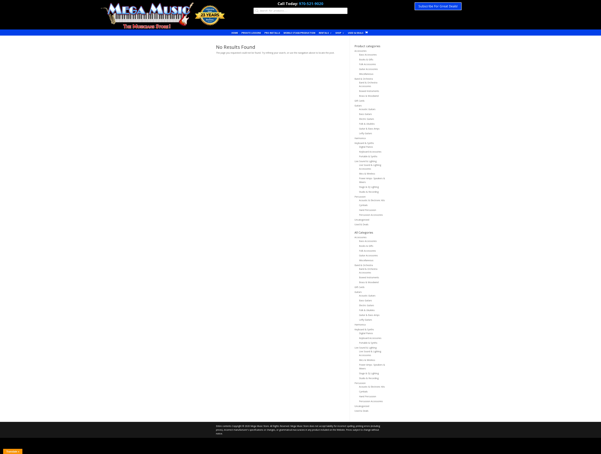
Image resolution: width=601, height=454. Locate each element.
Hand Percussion (367, 210)
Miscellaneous (366, 73)
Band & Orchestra (363, 78)
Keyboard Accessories (370, 151)
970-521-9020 (311, 3)
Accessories (360, 50)
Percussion (360, 196)
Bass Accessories (368, 54)
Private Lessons (251, 33)
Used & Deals (355, 33)
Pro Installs (272, 33)
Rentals (324, 33)
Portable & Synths (368, 156)
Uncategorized (361, 219)
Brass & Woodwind (369, 95)
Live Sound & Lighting (365, 161)
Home (234, 33)
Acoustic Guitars (367, 109)
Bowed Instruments (369, 91)
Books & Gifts (366, 59)
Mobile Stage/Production (299, 33)
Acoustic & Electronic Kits (372, 200)
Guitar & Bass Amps (369, 128)
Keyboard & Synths (364, 143)
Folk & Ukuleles (367, 123)
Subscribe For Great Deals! (438, 6)
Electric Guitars (366, 118)
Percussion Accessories (371, 214)
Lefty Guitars (365, 133)
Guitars (358, 105)
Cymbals (363, 205)
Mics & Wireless (367, 173)
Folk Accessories (367, 64)
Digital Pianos (366, 146)
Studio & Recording (369, 191)
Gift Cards (359, 100)
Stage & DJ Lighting (369, 186)
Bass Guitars (365, 114)
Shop (338, 33)
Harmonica (360, 138)
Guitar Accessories (368, 69)
